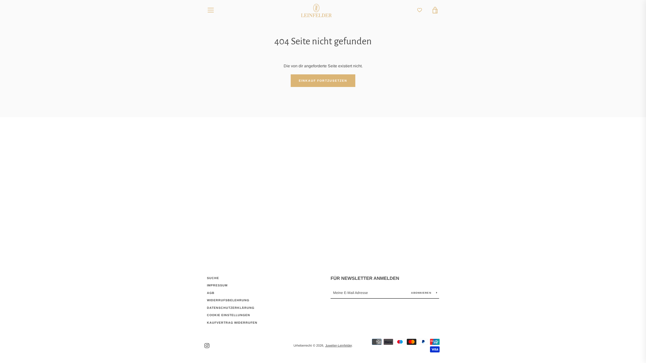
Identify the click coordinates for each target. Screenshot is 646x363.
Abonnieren (421, 292)
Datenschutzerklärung (230, 308)
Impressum (217, 285)
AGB (210, 293)
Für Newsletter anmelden (365, 278)
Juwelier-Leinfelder (338, 345)
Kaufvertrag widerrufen (232, 322)
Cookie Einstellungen (228, 315)
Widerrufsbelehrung (228, 300)
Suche (213, 278)
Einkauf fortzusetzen (323, 80)
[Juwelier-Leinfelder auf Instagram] (206, 345)
